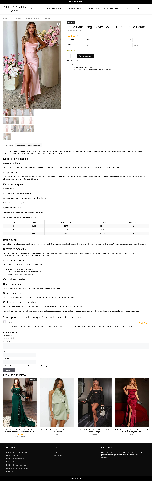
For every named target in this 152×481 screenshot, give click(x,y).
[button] (145, 8)
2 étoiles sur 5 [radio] (6, 338)
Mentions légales (12, 455)
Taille (70, 44)
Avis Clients (58, 455)
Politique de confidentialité (15, 459)
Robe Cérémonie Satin (16, 18)
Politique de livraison (13, 462)
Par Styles (35, 9)
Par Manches (53, 9)
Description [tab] (9, 145)
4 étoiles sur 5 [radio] (11, 338)
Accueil (5, 18)
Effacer (136, 45)
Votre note (7, 336)
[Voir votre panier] (138, 8)
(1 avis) (78, 36)
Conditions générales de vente (17, 452)
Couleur (71, 39)
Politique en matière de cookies (17, 468)
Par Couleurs (72, 9)
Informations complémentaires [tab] (28, 145)
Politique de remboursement (16, 465)
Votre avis (7, 341)
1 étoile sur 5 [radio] (4, 338)
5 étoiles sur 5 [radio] (14, 338)
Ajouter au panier (85, 56)
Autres (129, 9)
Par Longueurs (111, 9)
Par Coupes (92, 9)
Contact (56, 452)
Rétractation (10, 471)
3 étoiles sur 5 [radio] (9, 338)
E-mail (6, 359)
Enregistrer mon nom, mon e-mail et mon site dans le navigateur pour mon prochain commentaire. (39, 366)
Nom (5, 351)
